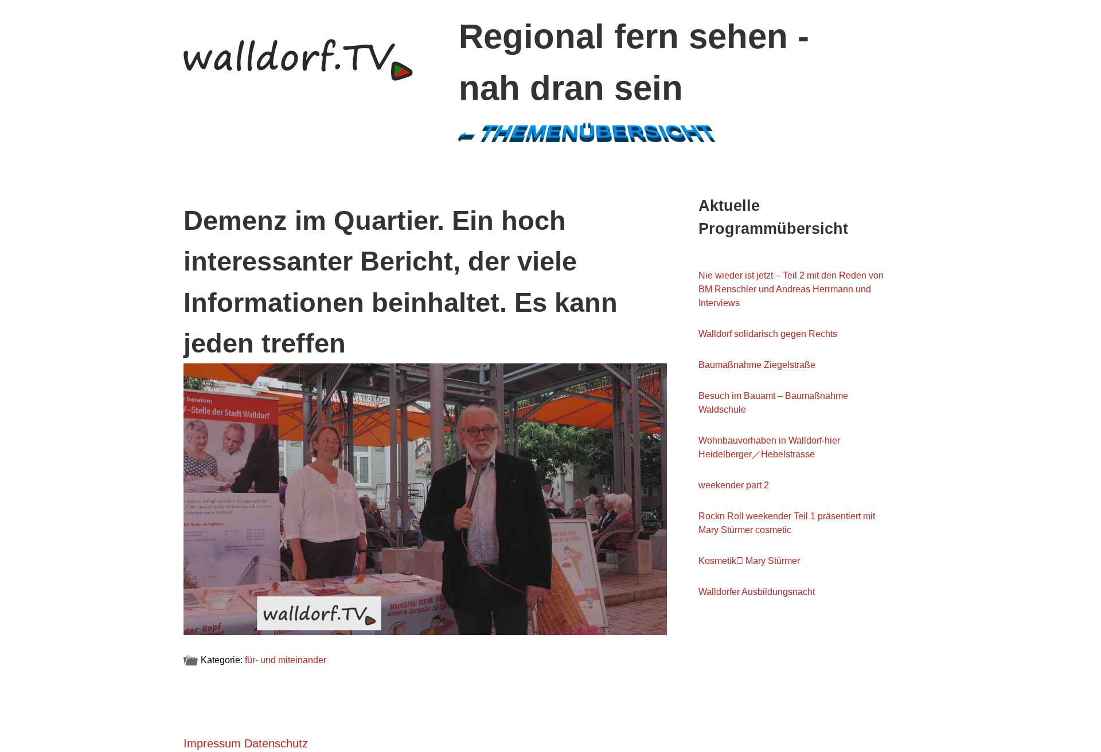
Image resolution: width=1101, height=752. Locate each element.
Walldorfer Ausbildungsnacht (756, 592)
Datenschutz (276, 743)
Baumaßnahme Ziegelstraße (756, 365)
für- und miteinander (285, 660)
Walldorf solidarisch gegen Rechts (767, 334)
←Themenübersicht (586, 132)
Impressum (212, 743)
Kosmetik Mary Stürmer (749, 561)
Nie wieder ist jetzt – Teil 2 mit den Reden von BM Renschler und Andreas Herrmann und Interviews (791, 289)
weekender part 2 (733, 485)
